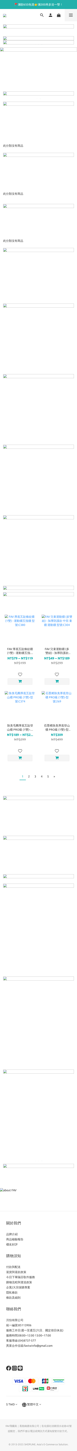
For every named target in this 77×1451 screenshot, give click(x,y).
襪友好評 (12, 1244)
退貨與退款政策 (16, 1272)
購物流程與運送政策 (19, 1282)
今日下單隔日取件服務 (20, 1277)
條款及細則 (13, 1297)
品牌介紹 (12, 1234)
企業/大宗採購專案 (18, 1287)
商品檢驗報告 (14, 1239)
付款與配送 (13, 1267)
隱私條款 (12, 1292)
